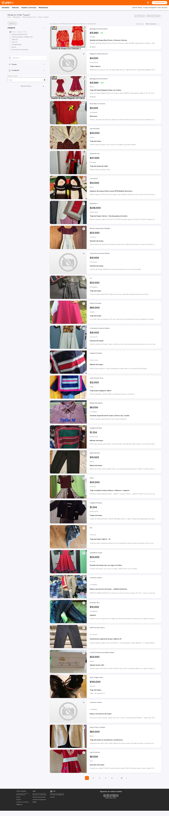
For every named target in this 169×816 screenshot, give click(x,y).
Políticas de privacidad (39, 797)
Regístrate (19, 804)
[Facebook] (104, 795)
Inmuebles (5, 8)
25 (121, 778)
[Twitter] (110, 795)
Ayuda (18, 797)
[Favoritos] (83, 29)
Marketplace (43, 8)
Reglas (34, 802)
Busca (14, 47)
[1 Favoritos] (83, 54)
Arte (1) (14, 42)
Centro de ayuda (162, 7)
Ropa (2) (15, 39)
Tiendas (52, 797)
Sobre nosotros (20, 794)
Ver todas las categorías (57, 794)
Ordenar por (140, 24)
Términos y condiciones (39, 794)
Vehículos (15, 8)
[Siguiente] (126, 778)
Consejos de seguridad (149, 7)
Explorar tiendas (137, 7)
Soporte (18, 799)
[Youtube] (117, 795)
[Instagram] (107, 795)
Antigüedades (16, 45)
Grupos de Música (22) (19, 34)
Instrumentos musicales (20, 50)
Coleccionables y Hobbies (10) (22, 37)
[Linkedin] (114, 795)
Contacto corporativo (22, 802)
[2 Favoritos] (83, 154)
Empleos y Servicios (28, 8)
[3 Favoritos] (83, 503)
